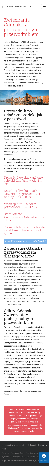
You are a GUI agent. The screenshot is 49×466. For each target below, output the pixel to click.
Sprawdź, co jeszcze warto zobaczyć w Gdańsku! (25, 241)
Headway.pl (42, 445)
